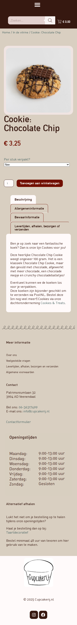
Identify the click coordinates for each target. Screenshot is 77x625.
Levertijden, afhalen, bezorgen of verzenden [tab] (37, 227)
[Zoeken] (50, 20)
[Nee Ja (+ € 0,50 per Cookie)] (37, 165)
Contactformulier (18, 422)
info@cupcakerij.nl (36, 411)
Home (6, 32)
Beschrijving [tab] (23, 199)
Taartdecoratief (17, 532)
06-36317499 (28, 407)
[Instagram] (34, 615)
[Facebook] (43, 615)
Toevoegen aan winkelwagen (40, 183)
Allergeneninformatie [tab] (29, 208)
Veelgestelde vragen (18, 360)
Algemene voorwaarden (20, 372)
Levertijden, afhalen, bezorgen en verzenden (32, 366)
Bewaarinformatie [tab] (27, 217)
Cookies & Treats (53, 303)
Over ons (11, 355)
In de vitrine (20, 32)
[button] (37, 4)
